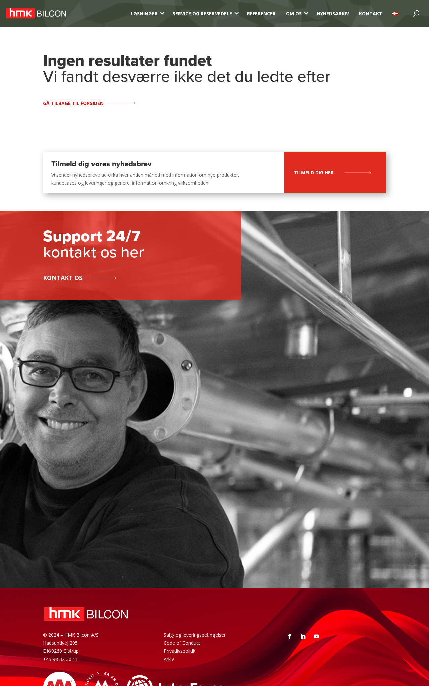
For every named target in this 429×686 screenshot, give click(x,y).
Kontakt (370, 13)
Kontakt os (62, 278)
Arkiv (169, 659)
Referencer (261, 13)
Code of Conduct (182, 643)
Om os (294, 13)
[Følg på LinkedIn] (303, 636)
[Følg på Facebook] (289, 636)
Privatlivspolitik (179, 651)
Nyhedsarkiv (333, 13)
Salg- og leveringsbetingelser (195, 635)
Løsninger (144, 13)
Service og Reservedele (202, 13)
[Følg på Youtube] (316, 636)
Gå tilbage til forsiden (73, 103)
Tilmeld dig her (314, 172)
